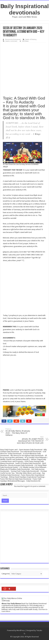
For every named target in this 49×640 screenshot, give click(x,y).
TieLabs (39, 630)
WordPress (20, 630)
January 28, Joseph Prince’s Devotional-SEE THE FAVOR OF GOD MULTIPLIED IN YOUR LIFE (30, 440)
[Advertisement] (24, 68)
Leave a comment (11, 41)
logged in (27, 486)
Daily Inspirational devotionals (24, 9)
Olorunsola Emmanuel (13, 39)
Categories (6, 574)
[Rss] (24, 633)
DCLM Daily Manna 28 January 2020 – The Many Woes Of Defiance (17, 432)
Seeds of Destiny (30, 39)
